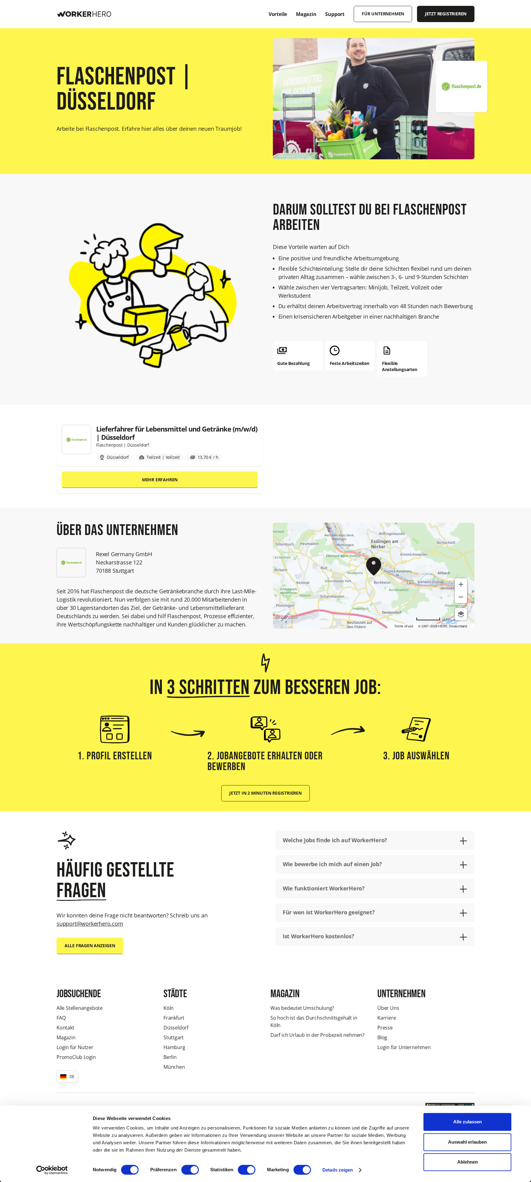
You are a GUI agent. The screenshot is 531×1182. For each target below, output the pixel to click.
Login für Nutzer (75, 1047)
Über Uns (388, 1008)
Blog (382, 1037)
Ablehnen (467, 1162)
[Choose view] (461, 614)
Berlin (170, 1057)
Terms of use (403, 626)
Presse (385, 1027)
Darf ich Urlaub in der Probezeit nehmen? (317, 1035)
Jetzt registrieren (445, 14)
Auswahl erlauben (467, 1142)
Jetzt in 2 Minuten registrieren (265, 793)
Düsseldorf (175, 1027)
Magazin (66, 1037)
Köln (168, 1008)
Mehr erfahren (160, 479)
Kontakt (65, 1027)
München (174, 1067)
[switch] (190, 1170)
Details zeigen (337, 1169)
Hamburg (174, 1047)
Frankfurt (173, 1017)
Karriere (386, 1017)
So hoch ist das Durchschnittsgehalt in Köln (313, 1021)
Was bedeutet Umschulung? (302, 1008)
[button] (67, 1077)
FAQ (61, 1017)
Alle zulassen (467, 1121)
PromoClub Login (76, 1057)
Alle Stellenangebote (80, 1008)
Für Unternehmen (383, 14)
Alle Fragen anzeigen (90, 945)
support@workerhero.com (90, 923)
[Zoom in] (461, 584)
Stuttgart (173, 1037)
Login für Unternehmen (404, 1047)
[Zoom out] (461, 597)
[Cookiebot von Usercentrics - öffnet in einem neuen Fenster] (52, 1170)
